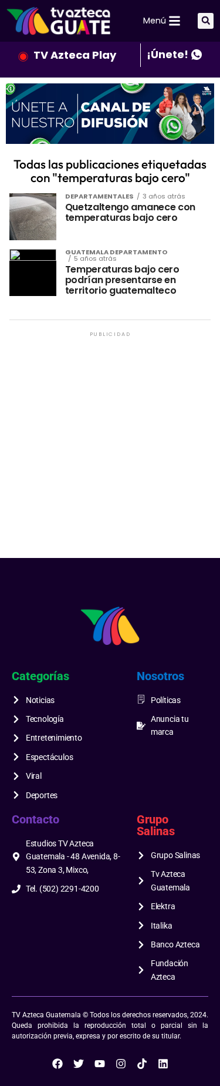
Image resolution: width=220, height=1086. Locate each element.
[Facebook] (57, 1063)
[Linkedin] (163, 1063)
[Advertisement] (110, 449)
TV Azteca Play (74, 55)
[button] (206, 21)
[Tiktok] (142, 1063)
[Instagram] (120, 1063)
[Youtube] (99, 1063)
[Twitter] (78, 1063)
